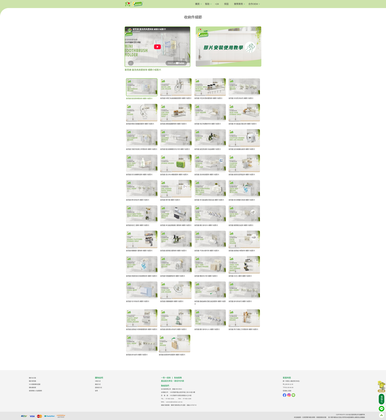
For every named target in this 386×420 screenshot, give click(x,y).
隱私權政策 (32, 387)
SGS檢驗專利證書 (34, 384)
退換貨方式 (98, 387)
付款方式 (98, 381)
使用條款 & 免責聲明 (35, 391)
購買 (197, 4)
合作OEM (253, 4)
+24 (217, 4)
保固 (226, 4)
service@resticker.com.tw (174, 402)
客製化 (381, 399)
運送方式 (98, 384)
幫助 (207, 4)
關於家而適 (32, 381)
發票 (96, 391)
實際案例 (238, 4)
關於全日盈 (32, 378)
